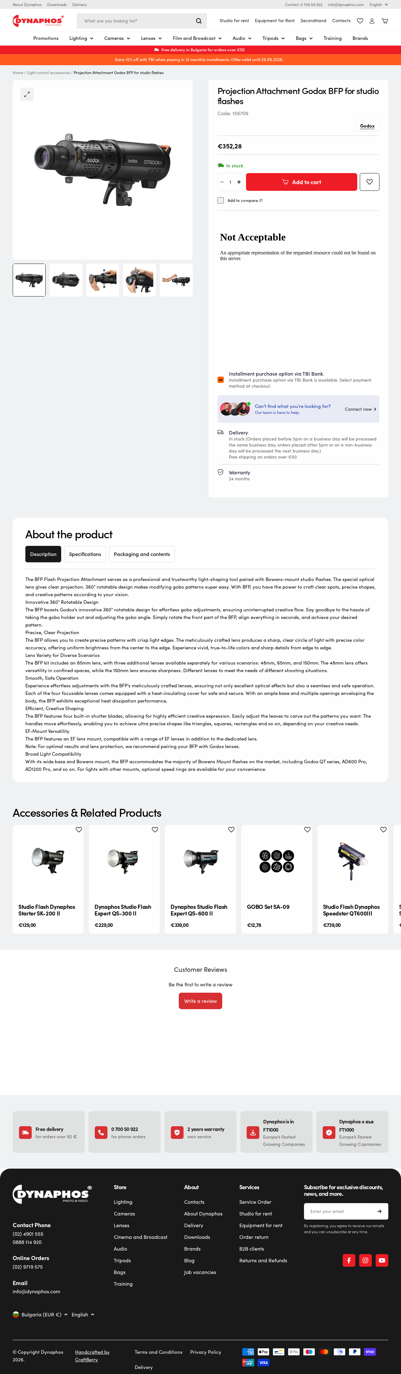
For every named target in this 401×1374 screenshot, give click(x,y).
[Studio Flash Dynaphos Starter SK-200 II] (48, 860)
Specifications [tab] (85, 554)
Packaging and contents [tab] (142, 554)
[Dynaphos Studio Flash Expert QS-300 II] (124, 860)
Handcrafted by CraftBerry (92, 1356)
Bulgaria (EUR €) (41, 1314)
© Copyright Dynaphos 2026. (38, 1356)
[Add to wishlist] (369, 182)
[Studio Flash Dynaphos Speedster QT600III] (352, 860)
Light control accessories (48, 72)
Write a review (200, 1000)
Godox (367, 125)
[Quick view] (74, 839)
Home (18, 72)
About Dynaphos (27, 4)
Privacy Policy (205, 1352)
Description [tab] (43, 554)
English (376, 4)
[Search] (199, 21)
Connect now (358, 409)
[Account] (372, 21)
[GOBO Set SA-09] (276, 860)
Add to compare (243, 200)
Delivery (79, 4)
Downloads (57, 4)
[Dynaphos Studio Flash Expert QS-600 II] (200, 860)
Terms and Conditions (159, 1352)
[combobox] (142, 20)
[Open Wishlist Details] (360, 21)
